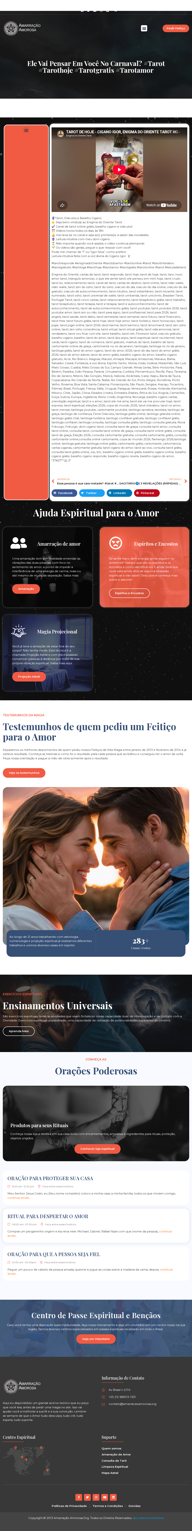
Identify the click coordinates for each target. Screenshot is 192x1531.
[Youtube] (104, 1497)
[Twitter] (87, 1497)
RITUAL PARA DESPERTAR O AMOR (48, 1216)
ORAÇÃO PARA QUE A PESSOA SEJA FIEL (54, 1254)
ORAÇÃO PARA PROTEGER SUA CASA (50, 1178)
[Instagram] (101, 10)
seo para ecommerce (148, 1518)
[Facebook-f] (78, 1497)
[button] (115, 11)
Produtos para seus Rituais (39, 1125)
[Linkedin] (107, 10)
